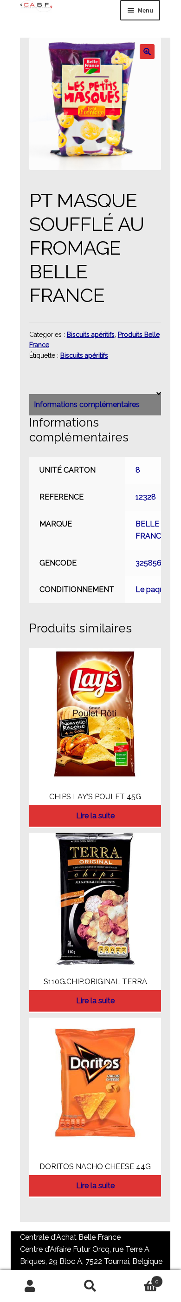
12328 (146, 497)
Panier (140, 1278)
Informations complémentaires (87, 404)
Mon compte (30, 1286)
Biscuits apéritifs (91, 334)
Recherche (90, 1286)
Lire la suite (95, 815)
